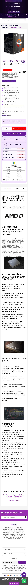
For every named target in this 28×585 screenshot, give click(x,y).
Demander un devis (9, 81)
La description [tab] (7, 188)
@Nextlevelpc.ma (14, 500)
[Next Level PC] (10, 15)
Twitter (21, 495)
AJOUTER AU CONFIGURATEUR (13, 107)
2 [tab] (15, 58)
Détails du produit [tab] (20, 188)
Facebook (6, 495)
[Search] (25, 20)
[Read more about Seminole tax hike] (25, 517)
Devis (23, 574)
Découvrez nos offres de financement (14, 179)
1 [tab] (13, 58)
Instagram (14, 495)
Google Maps (18, 496)
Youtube (9, 496)
